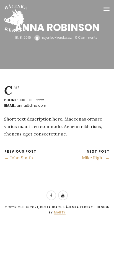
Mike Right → (96, 157)
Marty (60, 212)
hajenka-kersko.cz (56, 37)
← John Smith (18, 157)
